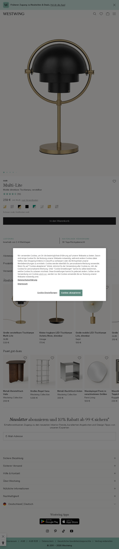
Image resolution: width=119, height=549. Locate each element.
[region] (59, 274)
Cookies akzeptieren (71, 293)
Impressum (23, 284)
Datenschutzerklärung (27, 280)
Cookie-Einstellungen (47, 292)
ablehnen (43, 274)
